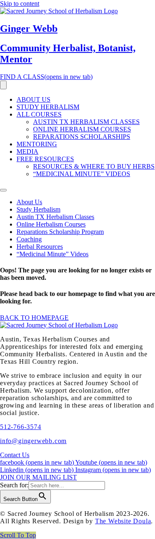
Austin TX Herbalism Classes (86, 121)
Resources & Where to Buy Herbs (94, 166)
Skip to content (19, 3)
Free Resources (45, 158)
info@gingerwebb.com (33, 440)
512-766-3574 (20, 426)
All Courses (39, 114)
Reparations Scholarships (81, 136)
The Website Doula (123, 521)
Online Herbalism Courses (82, 129)
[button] (18, 535)
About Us (33, 99)
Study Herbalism (48, 106)
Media (27, 151)
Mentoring (37, 144)
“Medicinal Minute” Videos (81, 173)
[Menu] (3, 85)
